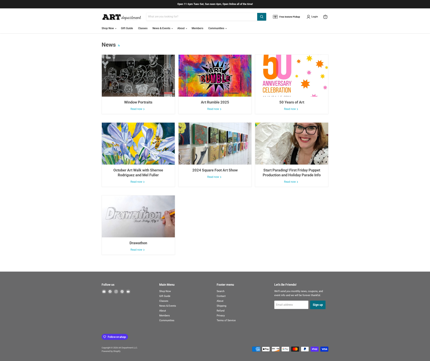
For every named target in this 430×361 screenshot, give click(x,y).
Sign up (318, 304)
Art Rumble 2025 (215, 102)
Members (197, 28)
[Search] (261, 17)
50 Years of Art (291, 102)
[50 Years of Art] (291, 76)
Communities (216, 28)
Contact (221, 296)
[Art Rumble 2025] (215, 76)
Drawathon (138, 243)
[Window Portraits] (138, 76)
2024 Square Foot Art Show (215, 170)
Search (220, 291)
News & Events (162, 28)
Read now (137, 109)
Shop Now (108, 28)
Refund (220, 310)
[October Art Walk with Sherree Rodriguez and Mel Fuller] (138, 144)
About (181, 28)
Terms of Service (226, 320)
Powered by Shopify (111, 351)
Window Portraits (138, 102)
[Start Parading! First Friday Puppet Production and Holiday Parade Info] (291, 144)
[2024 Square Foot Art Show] (215, 144)
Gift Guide (127, 28)
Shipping (221, 305)
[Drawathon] (138, 216)
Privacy (221, 315)
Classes (142, 28)
